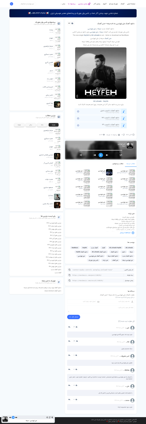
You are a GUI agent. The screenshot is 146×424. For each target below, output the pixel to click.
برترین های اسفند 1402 (54, 226)
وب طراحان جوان (113, 421)
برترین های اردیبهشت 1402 (53, 257)
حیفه (99, 29)
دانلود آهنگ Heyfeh (82, 252)
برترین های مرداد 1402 (55, 248)
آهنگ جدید (94, 248)
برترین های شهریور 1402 (54, 245)
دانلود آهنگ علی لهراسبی (96, 256)
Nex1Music (75, 248)
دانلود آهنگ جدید (127, 256)
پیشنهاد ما (71, 4)
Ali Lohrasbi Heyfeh (115, 248)
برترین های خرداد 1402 (55, 254)
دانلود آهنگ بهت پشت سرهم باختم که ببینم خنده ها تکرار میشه (42, 288)
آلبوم (104, 4)
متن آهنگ (107, 38)
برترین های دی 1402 (55, 232)
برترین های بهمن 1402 (55, 229)
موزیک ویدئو (113, 4)
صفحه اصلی (131, 4)
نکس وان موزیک (93, 260)
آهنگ (122, 4)
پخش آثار (97, 4)
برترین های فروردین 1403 (54, 223)
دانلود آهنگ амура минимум (52, 291)
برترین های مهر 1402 (55, 242)
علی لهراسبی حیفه (127, 260)
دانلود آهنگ (114, 252)
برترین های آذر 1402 (55, 235)
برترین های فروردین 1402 (54, 260)
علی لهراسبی (92, 29)
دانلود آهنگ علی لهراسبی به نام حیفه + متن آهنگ (115, 24)
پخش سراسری (83, 4)
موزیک (108, 135)
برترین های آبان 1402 (55, 238)
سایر (63, 4)
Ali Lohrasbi (95, 35)
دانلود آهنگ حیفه (113, 256)
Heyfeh (86, 35)
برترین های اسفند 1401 (55, 263)
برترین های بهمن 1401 (55, 266)
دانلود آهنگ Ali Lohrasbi (99, 252)
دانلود (123, 252)
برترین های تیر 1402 (55, 251)
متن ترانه (105, 260)
